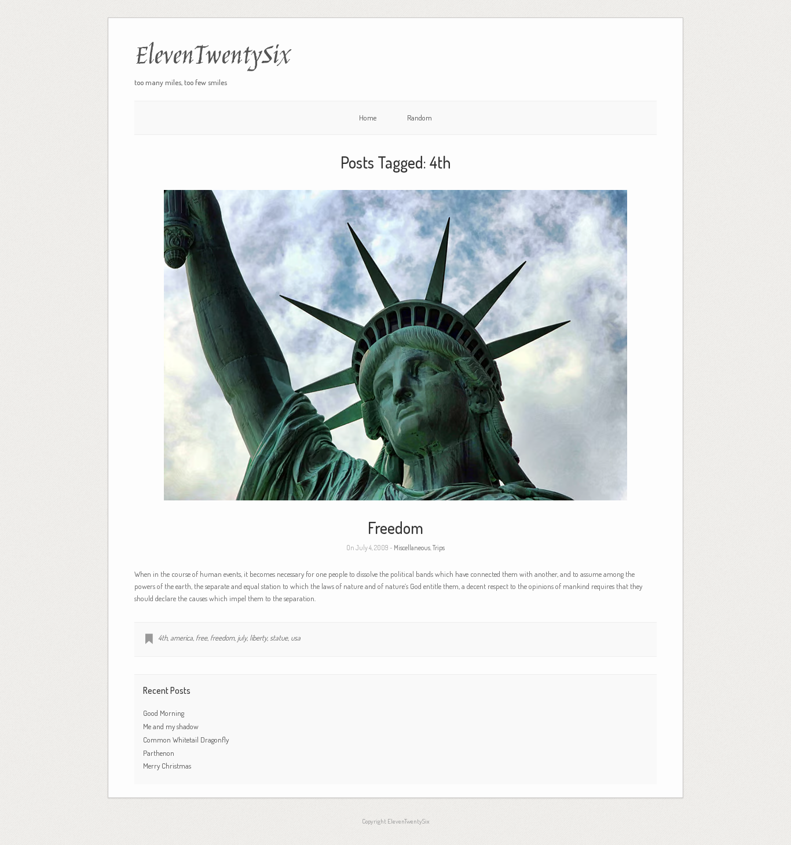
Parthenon (158, 753)
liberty (258, 637)
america (181, 637)
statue (279, 637)
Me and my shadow (171, 726)
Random (419, 117)
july (242, 637)
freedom (222, 637)
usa (296, 637)
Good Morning (163, 713)
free (201, 637)
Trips (439, 547)
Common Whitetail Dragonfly (186, 739)
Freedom (395, 527)
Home (367, 117)
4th (162, 637)
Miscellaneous (412, 547)
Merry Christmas (167, 765)
